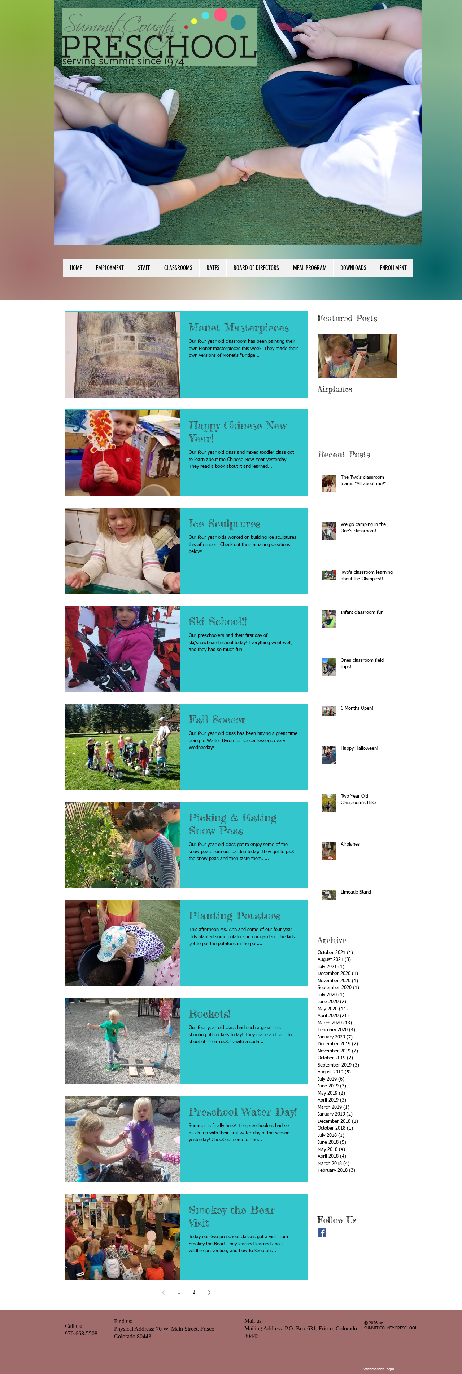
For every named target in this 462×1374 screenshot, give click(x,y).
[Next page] (208, 1292)
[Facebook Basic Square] (322, 1232)
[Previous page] (163, 1292)
